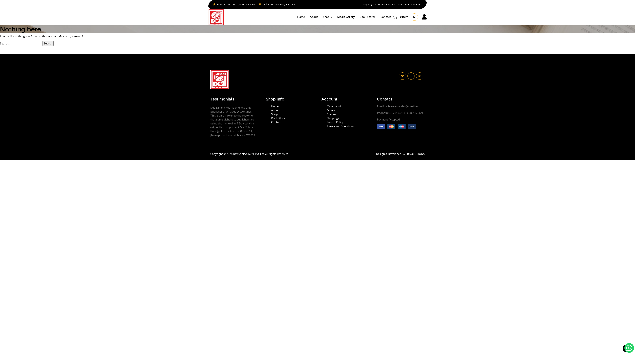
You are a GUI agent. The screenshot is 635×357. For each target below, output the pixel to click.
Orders (331, 110)
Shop (274, 114)
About (314, 17)
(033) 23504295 (247, 4)
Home (301, 17)
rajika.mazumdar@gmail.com (279, 4)
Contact (386, 17)
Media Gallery (346, 17)
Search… (5, 43)
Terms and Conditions (340, 126)
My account (334, 106)
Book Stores (368, 17)
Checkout (333, 114)
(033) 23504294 (226, 4)
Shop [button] (326, 17)
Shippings (333, 118)
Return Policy (335, 122)
